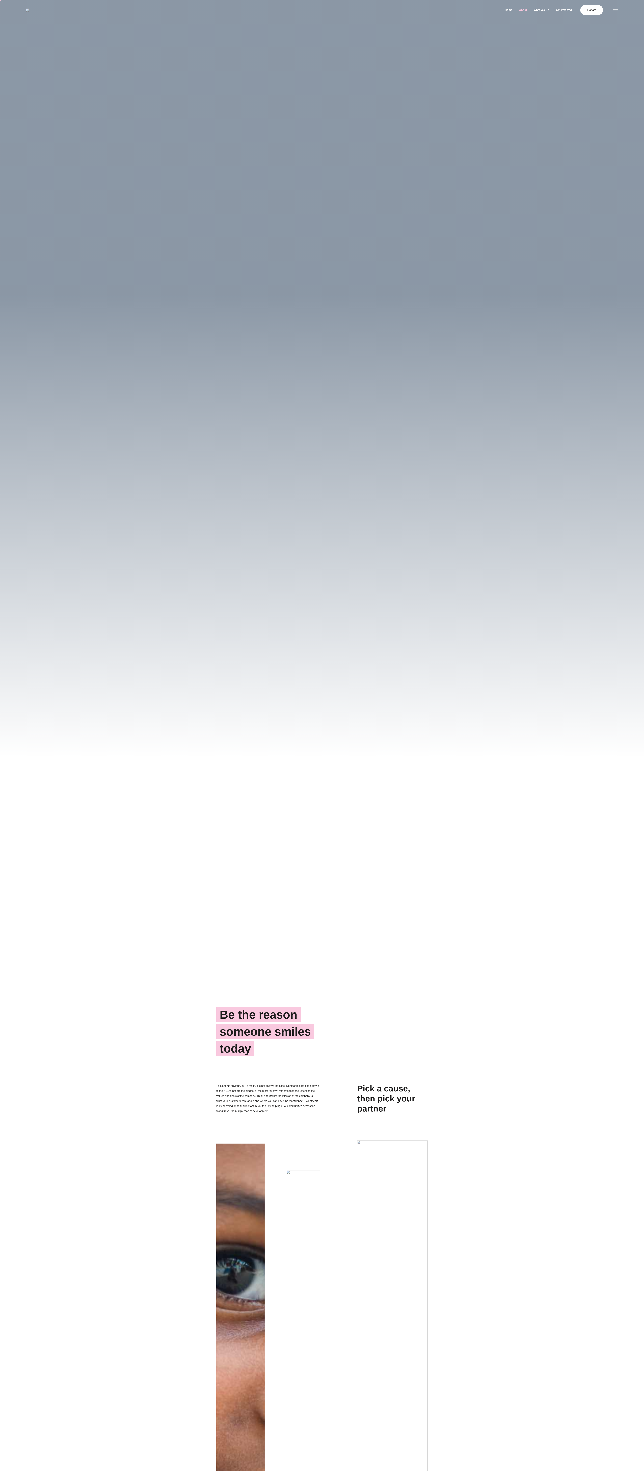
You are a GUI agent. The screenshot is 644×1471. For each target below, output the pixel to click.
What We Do (541, 10)
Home (508, 10)
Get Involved (564, 10)
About (523, 10)
